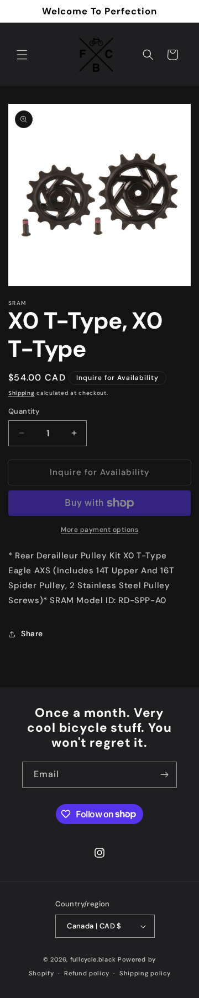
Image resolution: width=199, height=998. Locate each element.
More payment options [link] (99, 529)
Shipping (21, 393)
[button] (22, 55)
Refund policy (86, 973)
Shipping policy (145, 973)
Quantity (23, 411)
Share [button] (32, 633)
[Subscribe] (164, 775)
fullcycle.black (93, 959)
